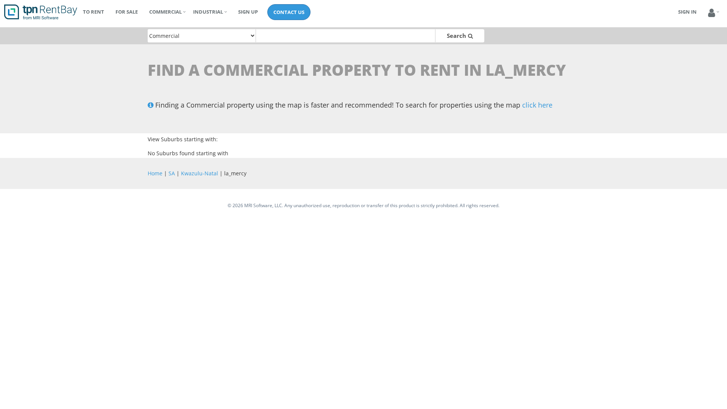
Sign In (687, 11)
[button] (711, 13)
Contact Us (288, 12)
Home (155, 173)
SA (171, 173)
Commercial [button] (165, 11)
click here (537, 104)
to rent (93, 11)
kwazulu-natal (199, 173)
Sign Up (248, 11)
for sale (126, 11)
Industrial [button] (208, 11)
